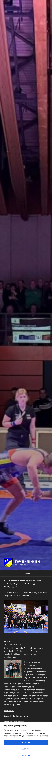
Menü (27, 573)
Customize (26, 749)
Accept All (26, 742)
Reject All (26, 755)
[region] (26, 741)
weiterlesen (9, 710)
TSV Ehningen (27, 561)
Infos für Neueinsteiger (14, 644)
